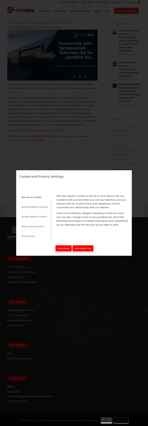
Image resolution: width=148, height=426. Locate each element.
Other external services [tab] (32, 226)
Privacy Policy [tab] (28, 236)
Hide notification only (83, 248)
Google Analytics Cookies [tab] (34, 216)
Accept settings (64, 248)
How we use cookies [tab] (31, 197)
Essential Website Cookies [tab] (34, 206)
